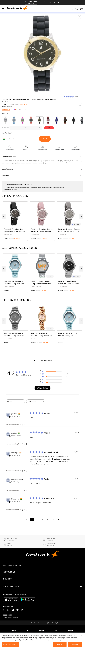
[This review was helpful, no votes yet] (22, 424)
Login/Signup (6, 110)
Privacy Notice (42, 623)
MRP (11, 105)
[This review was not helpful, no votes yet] (26, 424)
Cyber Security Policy (54, 623)
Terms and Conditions (31, 623)
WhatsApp (15, 617)
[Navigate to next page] (58, 519)
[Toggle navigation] (3, 8)
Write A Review (42, 388)
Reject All (75, 644)
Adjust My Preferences (10, 644)
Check (44, 139)
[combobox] (15, 401)
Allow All (59, 644)
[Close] (81, 635)
